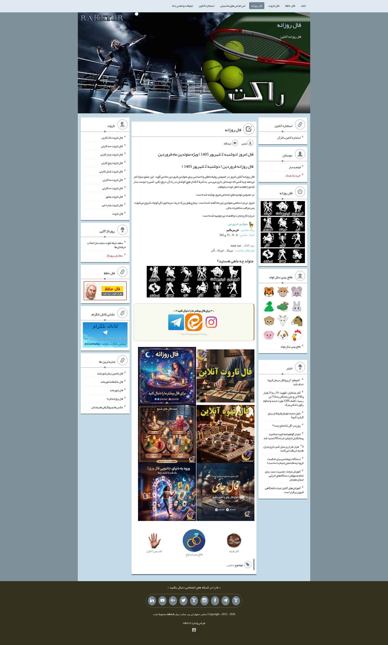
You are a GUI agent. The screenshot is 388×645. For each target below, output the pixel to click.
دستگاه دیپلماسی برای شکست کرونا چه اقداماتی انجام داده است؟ (285, 461)
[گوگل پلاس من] (173, 600)
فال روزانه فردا (115, 399)
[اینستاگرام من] (204, 600)
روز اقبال (249, 245)
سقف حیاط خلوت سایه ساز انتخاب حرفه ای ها (106, 245)
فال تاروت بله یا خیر (112, 205)
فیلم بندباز (295, 167)
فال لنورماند (116, 390)
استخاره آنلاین (206, 5)
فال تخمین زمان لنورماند (110, 373)
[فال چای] (225, 493)
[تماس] (194, 600)
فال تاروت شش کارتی (111, 171)
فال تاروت (273, 5)
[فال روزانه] (167, 377)
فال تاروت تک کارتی (112, 137)
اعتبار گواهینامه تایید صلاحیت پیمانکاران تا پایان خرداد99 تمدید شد (284, 436)
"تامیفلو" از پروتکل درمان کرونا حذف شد (286, 382)
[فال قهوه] (225, 435)
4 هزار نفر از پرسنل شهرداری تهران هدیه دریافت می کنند (283, 448)
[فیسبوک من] (215, 600)
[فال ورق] (167, 493)
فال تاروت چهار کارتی (111, 154)
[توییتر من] (183, 600)
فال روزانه (256, 5)
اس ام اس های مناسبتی (232, 5)
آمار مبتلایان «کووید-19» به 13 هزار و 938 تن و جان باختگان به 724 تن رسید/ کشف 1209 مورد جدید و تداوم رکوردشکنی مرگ (283, 399)
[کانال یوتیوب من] (162, 600)
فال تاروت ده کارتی (112, 188)
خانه (303, 5)
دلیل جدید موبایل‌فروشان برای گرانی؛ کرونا (286, 415)
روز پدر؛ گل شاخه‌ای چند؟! (286, 425)
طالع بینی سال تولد (290, 346)
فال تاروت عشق (114, 196)
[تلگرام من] (225, 600)
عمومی (230, 565)
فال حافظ (290, 5)
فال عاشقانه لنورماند (111, 382)
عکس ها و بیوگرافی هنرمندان (107, 407)
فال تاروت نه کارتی (113, 179)
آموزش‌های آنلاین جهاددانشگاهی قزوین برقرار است (284, 490)
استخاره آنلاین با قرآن (289, 137)
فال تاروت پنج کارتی (112, 163)
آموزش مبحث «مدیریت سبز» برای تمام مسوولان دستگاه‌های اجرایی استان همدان (284, 475)
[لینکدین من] (152, 600)
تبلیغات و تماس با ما (182, 5)
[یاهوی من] (236, 600)
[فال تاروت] (225, 377)
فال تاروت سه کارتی (112, 146)
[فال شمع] (167, 435)
